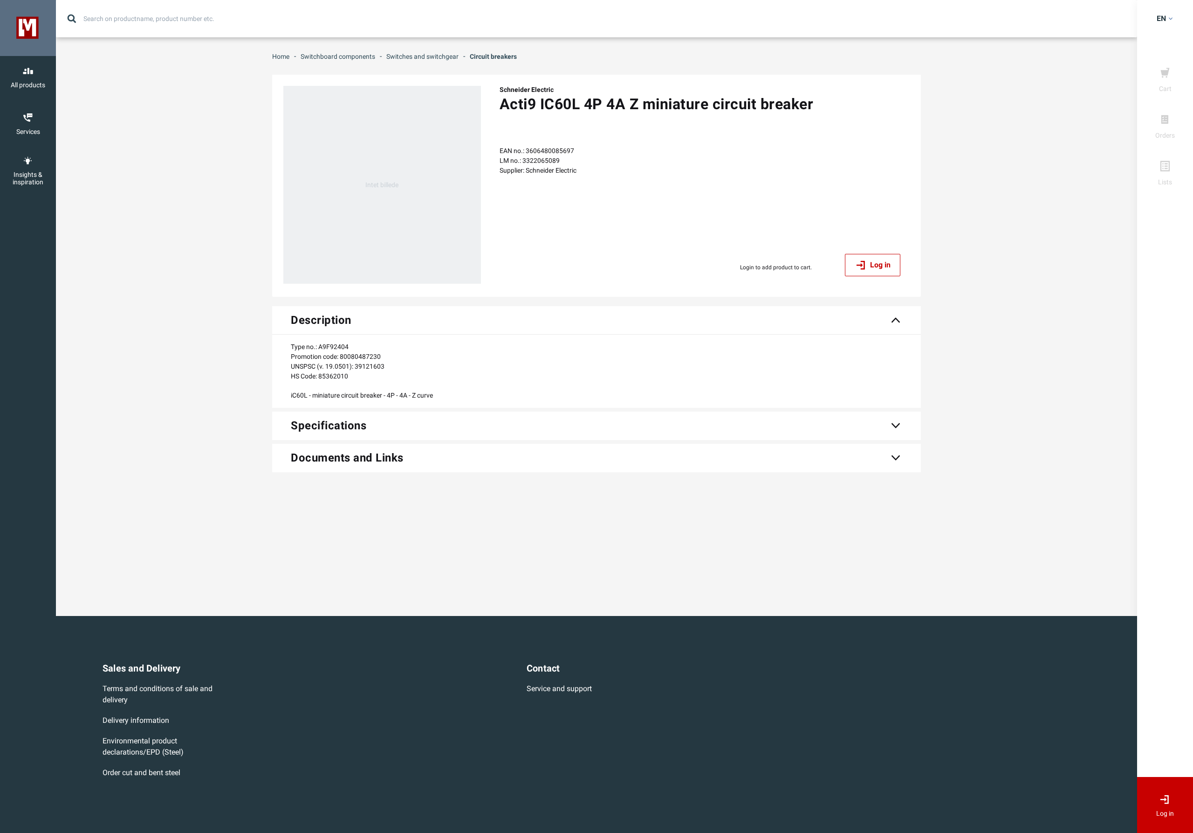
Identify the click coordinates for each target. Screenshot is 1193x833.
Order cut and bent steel (141, 772)
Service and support (559, 688)
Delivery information (136, 720)
